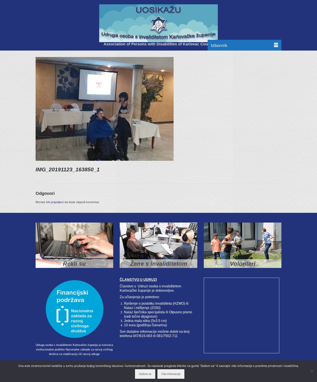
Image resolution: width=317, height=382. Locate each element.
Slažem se (145, 374)
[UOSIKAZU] (158, 23)
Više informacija (170, 374)
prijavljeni (57, 202)
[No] (311, 371)
